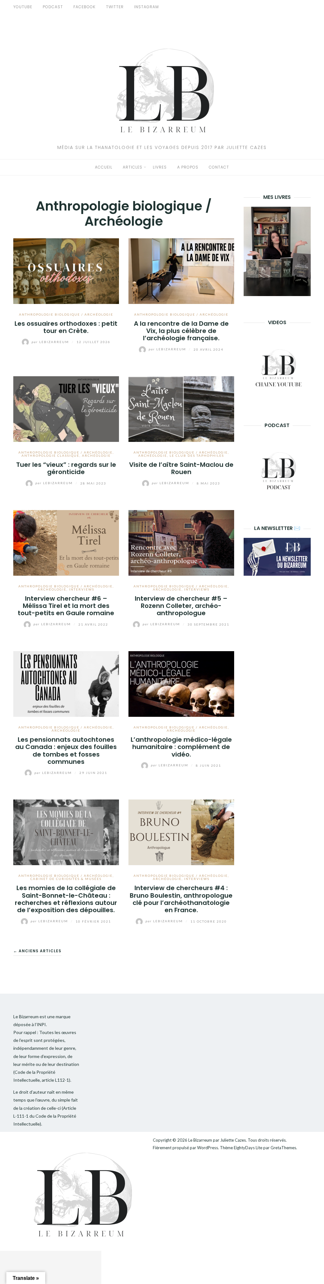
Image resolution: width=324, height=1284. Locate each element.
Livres (160, 167)
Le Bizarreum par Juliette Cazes (217, 1140)
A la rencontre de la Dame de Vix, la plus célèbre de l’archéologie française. (181, 331)
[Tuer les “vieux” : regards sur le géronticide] (66, 408)
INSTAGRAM (146, 6)
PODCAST (53, 6)
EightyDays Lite (248, 1147)
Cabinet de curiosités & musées (66, 879)
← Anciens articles (37, 951)
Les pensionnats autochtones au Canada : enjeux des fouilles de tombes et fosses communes (66, 750)
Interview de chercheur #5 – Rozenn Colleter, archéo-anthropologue (181, 606)
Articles (132, 167)
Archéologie (96, 455)
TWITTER (115, 6)
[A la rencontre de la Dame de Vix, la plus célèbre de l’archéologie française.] (181, 270)
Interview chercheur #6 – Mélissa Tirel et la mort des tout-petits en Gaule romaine (66, 606)
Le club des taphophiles (197, 455)
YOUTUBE (22, 6)
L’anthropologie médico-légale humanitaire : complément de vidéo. (181, 747)
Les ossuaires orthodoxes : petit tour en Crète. (66, 327)
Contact (219, 167)
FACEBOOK (84, 6)
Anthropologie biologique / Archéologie (66, 314)
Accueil (103, 167)
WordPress (207, 1147)
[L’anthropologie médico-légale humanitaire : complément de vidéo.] (181, 683)
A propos (187, 167)
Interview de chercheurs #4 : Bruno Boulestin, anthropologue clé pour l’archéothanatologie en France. (181, 898)
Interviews (81, 589)
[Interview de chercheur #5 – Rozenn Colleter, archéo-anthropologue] (181, 542)
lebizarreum (51, 342)
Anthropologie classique (50, 455)
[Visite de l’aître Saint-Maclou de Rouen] (181, 408)
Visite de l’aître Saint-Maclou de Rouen (181, 468)
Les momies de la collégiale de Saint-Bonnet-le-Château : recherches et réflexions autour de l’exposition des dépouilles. (66, 898)
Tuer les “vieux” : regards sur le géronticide (66, 468)
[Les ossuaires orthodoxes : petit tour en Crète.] (66, 270)
